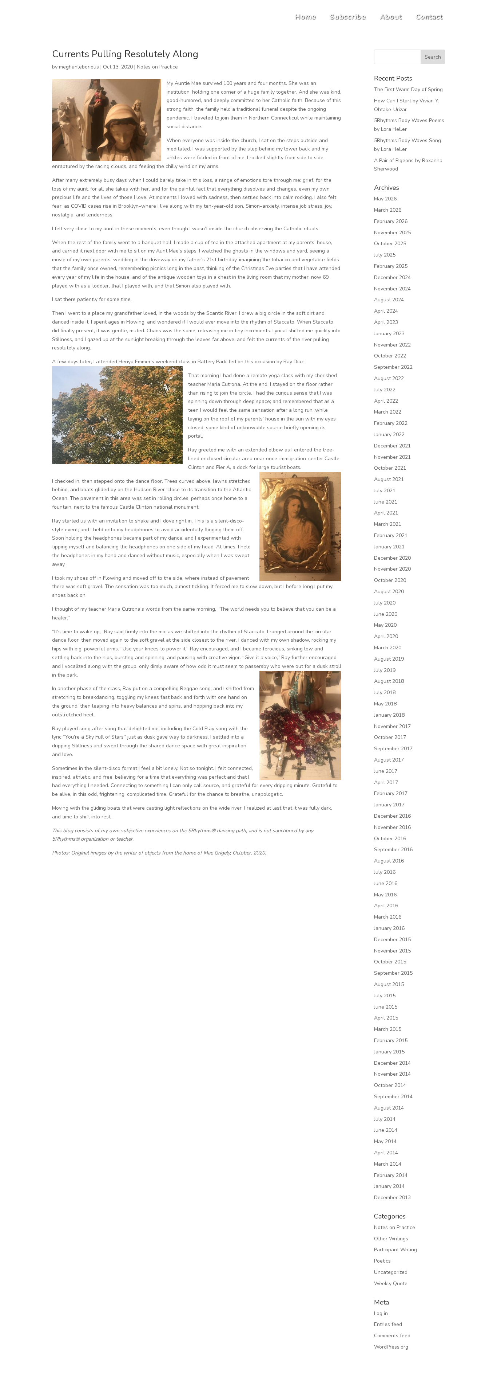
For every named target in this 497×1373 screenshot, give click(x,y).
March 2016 (387, 917)
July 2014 (384, 1119)
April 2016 (386, 905)
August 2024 (389, 299)
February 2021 (390, 535)
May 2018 (385, 703)
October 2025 (390, 243)
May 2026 (385, 198)
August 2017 (389, 759)
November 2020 (392, 569)
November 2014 (392, 1074)
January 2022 (389, 434)
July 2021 (384, 490)
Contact (429, 16)
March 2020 (387, 647)
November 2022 (392, 344)
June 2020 (385, 614)
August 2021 (389, 479)
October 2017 (390, 737)
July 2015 (384, 995)
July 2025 (384, 254)
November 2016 (392, 827)
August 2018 (389, 681)
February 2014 (390, 1175)
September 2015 (393, 973)
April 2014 (386, 1152)
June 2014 (385, 1130)
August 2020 (389, 591)
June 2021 (385, 501)
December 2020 (392, 558)
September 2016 (393, 849)
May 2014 (385, 1141)
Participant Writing (395, 1249)
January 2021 (389, 546)
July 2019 (384, 670)
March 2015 (387, 1029)
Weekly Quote (390, 1283)
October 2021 (390, 468)
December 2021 (392, 445)
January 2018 (389, 715)
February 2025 (390, 266)
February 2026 (390, 221)
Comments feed (392, 1335)
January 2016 (389, 928)
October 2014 (390, 1085)
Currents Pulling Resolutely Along (125, 54)
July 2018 (384, 692)
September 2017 (393, 748)
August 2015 (389, 984)
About (391, 16)
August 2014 (389, 1107)
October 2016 (390, 838)
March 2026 (387, 210)
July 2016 (384, 872)
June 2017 (385, 771)
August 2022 (389, 378)
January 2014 (389, 1186)
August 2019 (389, 659)
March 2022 (387, 411)
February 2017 (390, 793)
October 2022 (390, 355)
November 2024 (392, 288)
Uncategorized (390, 1272)
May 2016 (385, 894)
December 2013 (392, 1197)
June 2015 (385, 1007)
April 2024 (386, 311)
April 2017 (386, 782)
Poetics (382, 1260)
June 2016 (385, 883)
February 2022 (390, 423)
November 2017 (392, 726)
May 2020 (385, 625)
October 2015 (390, 961)
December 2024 (392, 277)
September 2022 (393, 367)
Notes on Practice (157, 66)
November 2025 (392, 232)
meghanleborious (79, 66)
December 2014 (392, 1063)
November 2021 (392, 457)
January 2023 (389, 333)
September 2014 (393, 1096)
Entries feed (388, 1324)
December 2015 (392, 939)
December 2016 (392, 816)
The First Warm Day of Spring (408, 89)
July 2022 (384, 389)
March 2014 (387, 1164)
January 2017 (389, 804)
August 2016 (389, 860)
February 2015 (390, 1040)
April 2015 (386, 1017)
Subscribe (348, 16)
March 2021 (387, 524)
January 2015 (389, 1051)
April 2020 (386, 636)
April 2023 (386, 322)
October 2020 (390, 580)
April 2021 (386, 512)
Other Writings (391, 1238)
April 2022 (386, 401)
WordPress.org (391, 1346)
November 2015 (392, 950)
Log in (381, 1313)
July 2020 (384, 602)
